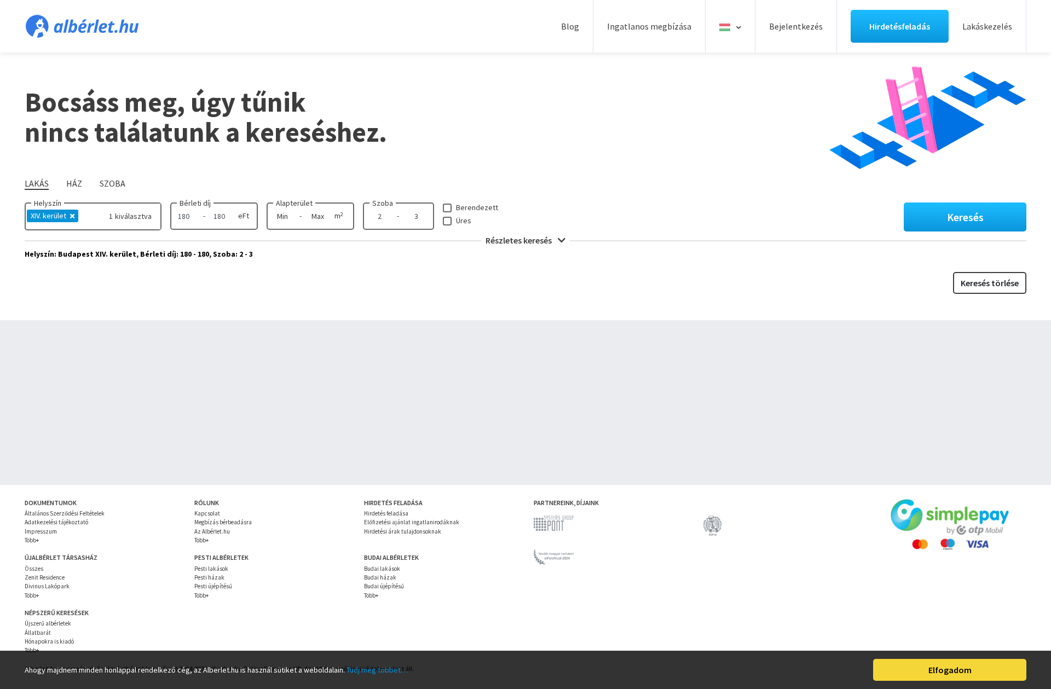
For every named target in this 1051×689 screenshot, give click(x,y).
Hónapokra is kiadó (49, 641)
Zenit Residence (45, 577)
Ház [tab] (74, 183)
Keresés (965, 217)
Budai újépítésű (384, 586)
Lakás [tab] (37, 183)
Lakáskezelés (987, 26)
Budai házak (380, 577)
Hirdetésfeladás (899, 26)
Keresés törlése (990, 282)
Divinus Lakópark (47, 586)
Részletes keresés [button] (519, 240)
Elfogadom (950, 669)
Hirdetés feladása (386, 513)
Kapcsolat (207, 513)
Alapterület (294, 203)
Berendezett (477, 207)
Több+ (32, 540)
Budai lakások (382, 568)
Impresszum (41, 531)
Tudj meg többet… (377, 670)
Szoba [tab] (112, 183)
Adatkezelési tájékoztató (56, 522)
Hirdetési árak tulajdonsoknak (402, 531)
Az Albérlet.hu (212, 531)
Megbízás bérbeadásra (223, 522)
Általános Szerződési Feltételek (65, 513)
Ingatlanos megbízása (649, 26)
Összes (34, 568)
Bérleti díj (195, 203)
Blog (570, 26)
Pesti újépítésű (213, 586)
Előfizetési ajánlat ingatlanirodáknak (411, 522)
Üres (463, 220)
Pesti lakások (211, 568)
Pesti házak (209, 577)
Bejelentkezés (796, 26)
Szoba (382, 203)
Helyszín (47, 203)
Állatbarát (38, 632)
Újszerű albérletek (48, 623)
